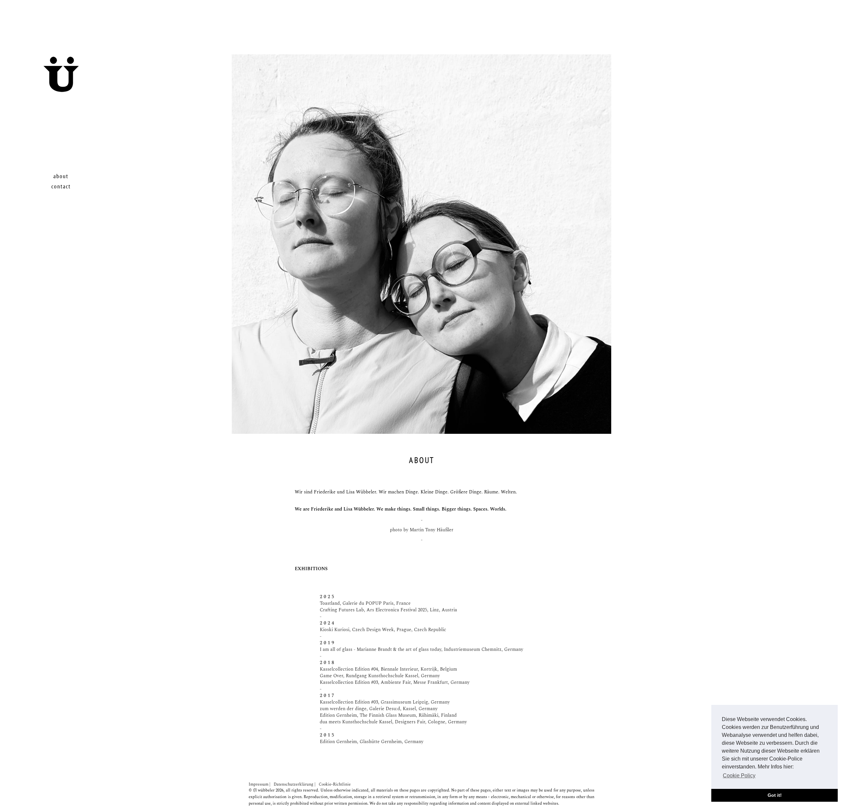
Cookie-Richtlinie (335, 784)
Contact (61, 186)
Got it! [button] (775, 795)
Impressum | (259, 784)
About (60, 176)
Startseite (78, 88)
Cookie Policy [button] (739, 775)
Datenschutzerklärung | (294, 784)
